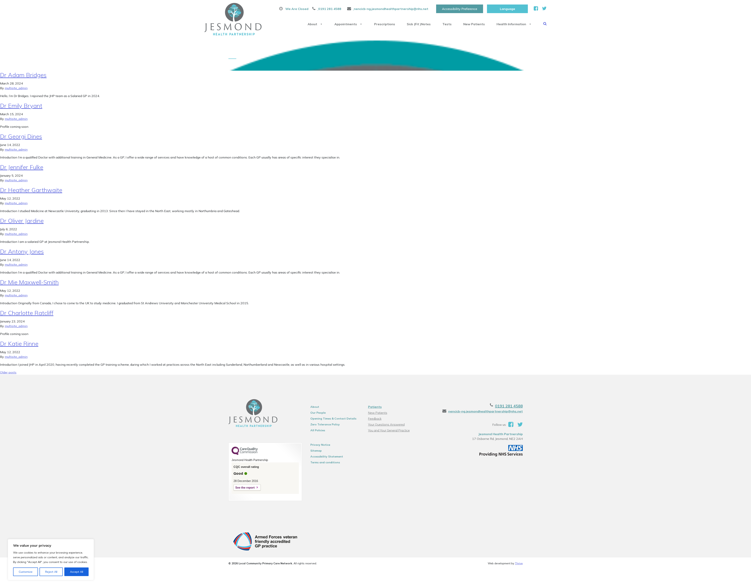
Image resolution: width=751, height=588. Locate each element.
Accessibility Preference (459, 9)
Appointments (345, 24)
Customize (25, 572)
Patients (375, 407)
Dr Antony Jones (22, 251)
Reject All (51, 572)
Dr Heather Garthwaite (31, 190)
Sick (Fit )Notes (419, 24)
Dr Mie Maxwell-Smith (29, 282)
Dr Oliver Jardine (22, 220)
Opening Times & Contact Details (333, 418)
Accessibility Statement (326, 456)
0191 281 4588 (509, 405)
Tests (447, 24)
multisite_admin (16, 88)
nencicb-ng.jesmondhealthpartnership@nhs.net (485, 411)
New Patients (474, 24)
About (312, 24)
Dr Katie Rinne (19, 343)
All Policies (317, 430)
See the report (245, 487)
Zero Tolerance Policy (325, 424)
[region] (51, 559)
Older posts (8, 372)
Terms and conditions (325, 462)
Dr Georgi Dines (21, 136)
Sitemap (316, 450)
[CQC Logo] (245, 454)
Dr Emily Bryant (21, 105)
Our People (318, 412)
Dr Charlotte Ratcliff (26, 313)
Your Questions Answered (386, 424)
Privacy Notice (320, 445)
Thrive (519, 563)
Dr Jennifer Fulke (21, 167)
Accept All (76, 572)
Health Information (511, 24)
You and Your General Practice (389, 430)
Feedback (375, 419)
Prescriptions (384, 24)
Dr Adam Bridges (23, 75)
